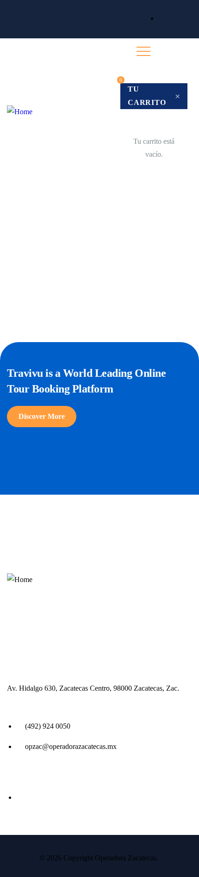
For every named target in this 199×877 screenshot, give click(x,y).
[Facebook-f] (15, 601)
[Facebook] (175, 19)
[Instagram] (191, 19)
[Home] (19, 112)
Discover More (42, 416)
